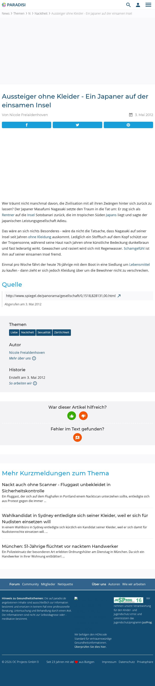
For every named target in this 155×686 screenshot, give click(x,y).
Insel (31, 215)
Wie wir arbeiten (134, 584)
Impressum (109, 662)
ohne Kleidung (39, 237)
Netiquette (65, 584)
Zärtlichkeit (61, 332)
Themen (18, 13)
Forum (14, 584)
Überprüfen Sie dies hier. (90, 647)
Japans (111, 215)
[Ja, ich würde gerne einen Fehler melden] (77, 437)
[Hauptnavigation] (148, 4)
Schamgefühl (134, 248)
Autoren (114, 584)
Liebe (14, 332)
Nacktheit (41, 13)
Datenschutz (127, 662)
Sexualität (44, 332)
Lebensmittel (139, 264)
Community (30, 584)
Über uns (99, 584)
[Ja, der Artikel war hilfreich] (71, 415)
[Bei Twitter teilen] (77, 125)
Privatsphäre (145, 662)
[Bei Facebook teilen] (26, 125)
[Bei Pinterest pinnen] (128, 125)
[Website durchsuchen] (128, 4)
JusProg (147, 622)
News (5, 13)
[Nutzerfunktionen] (138, 4)
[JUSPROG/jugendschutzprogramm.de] (128, 600)
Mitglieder (48, 584)
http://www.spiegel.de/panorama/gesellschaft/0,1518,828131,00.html (61, 295)
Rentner (8, 215)
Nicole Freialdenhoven (27, 352)
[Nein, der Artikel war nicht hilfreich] (83, 415)
